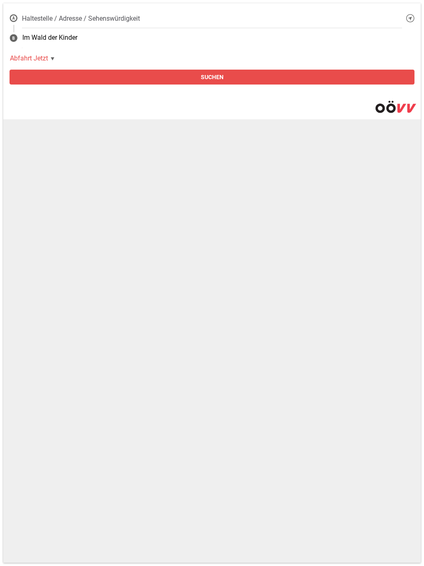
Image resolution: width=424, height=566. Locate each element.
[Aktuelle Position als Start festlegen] (410, 18)
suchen (212, 77)
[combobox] (212, 18)
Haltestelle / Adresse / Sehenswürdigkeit (81, 18)
